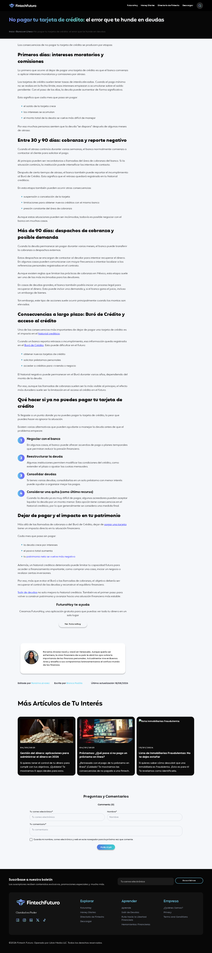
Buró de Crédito (34, 345)
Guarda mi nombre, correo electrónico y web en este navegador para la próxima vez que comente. (83, 839)
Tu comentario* (38, 824)
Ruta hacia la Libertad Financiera (134, 918)
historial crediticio (49, 334)
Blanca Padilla (74, 683)
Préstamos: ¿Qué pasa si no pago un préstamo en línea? (103, 755)
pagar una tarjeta (115, 525)
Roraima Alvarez (40, 683)
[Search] (200, 5)
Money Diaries (148, 5)
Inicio (11, 32)
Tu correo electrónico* (41, 812)
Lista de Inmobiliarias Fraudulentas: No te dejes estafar (164, 755)
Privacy (167, 912)
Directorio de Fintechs (168, 5)
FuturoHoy (132, 5)
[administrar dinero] (46, 731)
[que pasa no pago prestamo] (105, 731)
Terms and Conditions (176, 917)
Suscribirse (189, 880)
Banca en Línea (24, 32)
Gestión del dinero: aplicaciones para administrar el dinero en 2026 (44, 755)
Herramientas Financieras (136, 924)
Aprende (126, 908)
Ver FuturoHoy (73, 624)
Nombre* (112, 812)
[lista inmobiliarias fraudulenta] (165, 731)
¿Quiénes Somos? (173, 908)
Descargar (188, 5)
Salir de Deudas (130, 912)
